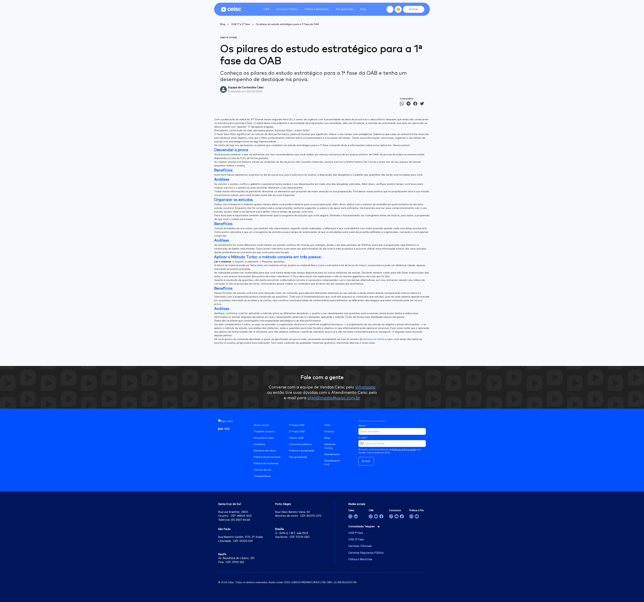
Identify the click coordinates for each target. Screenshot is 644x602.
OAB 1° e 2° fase (240, 24)
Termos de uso (262, 470)
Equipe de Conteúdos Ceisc (246, 87)
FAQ (327, 425)
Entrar (413, 9)
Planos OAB (296, 438)
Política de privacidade (267, 457)
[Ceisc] (350, 516)
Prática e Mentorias (360, 559)
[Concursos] (391, 516)
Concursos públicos (300, 444)
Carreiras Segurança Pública (366, 552)
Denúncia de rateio (265, 450)
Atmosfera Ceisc (264, 438)
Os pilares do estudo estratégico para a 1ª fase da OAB (287, 24)
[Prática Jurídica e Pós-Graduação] (417, 516)
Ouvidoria (259, 444)
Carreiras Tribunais (360, 546)
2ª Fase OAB (297, 431)
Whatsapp (365, 387)
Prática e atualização (301, 450)
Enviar (366, 461)
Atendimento (332, 454)
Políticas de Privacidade (404, 450)
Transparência (262, 476)
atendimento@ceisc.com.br (333, 398)
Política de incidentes (266, 463)
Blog (363, 9)
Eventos (329, 431)
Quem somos (261, 425)
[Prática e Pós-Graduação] (411, 516)
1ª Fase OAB (296, 425)
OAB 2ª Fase (356, 539)
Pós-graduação (298, 457)
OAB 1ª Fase (355, 533)
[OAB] (371, 516)
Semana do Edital (373, 339)
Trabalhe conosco (264, 431)
